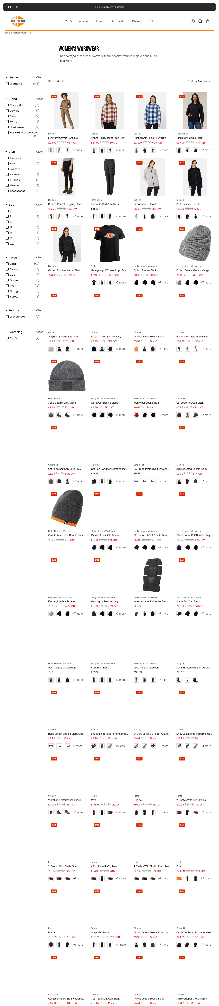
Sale (151, 21)
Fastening (15, 332)
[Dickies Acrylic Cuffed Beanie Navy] (109, 309)
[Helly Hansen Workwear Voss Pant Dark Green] (152, 640)
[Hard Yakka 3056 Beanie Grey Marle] (67, 375)
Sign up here (121, 8)
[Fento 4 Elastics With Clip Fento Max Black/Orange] (109, 839)
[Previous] (72, 7)
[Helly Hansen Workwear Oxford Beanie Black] (152, 243)
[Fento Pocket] (67, 905)
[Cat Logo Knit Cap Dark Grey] (67, 442)
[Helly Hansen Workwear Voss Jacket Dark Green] (67, 640)
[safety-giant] (18, 21)
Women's (84, 21)
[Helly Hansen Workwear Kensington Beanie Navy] (109, 574)
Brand (13, 99)
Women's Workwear (22, 32)
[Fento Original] (152, 773)
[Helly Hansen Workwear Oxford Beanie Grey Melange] (195, 243)
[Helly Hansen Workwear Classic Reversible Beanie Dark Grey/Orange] (67, 508)
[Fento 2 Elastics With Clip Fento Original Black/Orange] (195, 773)
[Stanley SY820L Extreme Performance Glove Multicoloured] (195, 706)
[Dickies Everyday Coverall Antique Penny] (67, 111)
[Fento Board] (195, 839)
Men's (68, 21)
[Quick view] (80, 97)
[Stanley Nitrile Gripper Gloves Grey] (195, 971)
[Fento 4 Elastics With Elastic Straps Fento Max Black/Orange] (152, 839)
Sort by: (197, 81)
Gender (14, 77)
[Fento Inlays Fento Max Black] (109, 905)
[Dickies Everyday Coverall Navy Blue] (195, 309)
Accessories (118, 21)
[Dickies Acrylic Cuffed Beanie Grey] (67, 309)
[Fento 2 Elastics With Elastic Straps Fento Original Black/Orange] (67, 839)
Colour (13, 257)
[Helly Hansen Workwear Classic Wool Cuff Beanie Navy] (195, 508)
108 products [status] (56, 81)
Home (7, 32)
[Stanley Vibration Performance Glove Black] (67, 773)
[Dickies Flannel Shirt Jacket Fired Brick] (109, 111)
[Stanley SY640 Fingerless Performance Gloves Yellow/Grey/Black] (109, 706)
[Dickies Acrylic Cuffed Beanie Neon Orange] (152, 309)
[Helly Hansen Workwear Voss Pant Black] (109, 640)
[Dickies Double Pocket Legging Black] (67, 177)
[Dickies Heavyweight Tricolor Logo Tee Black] (109, 243)
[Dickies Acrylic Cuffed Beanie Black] (195, 442)
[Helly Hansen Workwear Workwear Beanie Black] (109, 375)
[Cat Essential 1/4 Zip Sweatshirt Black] (195, 905)
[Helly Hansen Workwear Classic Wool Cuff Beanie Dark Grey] (152, 508)
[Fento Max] (109, 773)
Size (11, 205)
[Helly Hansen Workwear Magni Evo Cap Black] (195, 574)
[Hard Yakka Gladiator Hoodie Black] (195, 111)
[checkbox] (23, 83)
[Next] (146, 7)
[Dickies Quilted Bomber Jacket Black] (67, 243)
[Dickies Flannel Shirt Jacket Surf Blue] (152, 111)
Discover (137, 21)
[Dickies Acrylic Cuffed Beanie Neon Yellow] (152, 971)
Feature (14, 310)
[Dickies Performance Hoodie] (152, 177)
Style (12, 152)
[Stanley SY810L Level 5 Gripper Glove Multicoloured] (152, 706)
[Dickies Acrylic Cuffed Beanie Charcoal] (152, 905)
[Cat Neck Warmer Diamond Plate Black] (109, 442)
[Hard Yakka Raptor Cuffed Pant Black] (109, 177)
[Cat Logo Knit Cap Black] (195, 375)
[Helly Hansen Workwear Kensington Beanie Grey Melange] (67, 574)
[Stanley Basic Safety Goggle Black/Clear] (67, 706)
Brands (100, 21)
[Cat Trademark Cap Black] (109, 971)
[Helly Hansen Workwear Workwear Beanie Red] (152, 375)
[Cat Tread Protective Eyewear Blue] (152, 442)
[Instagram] (16, 7)
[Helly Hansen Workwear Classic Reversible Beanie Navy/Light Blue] (109, 508)
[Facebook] (9, 7)
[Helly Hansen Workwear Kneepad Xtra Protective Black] (152, 574)
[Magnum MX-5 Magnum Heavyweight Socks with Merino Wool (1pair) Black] (195, 640)
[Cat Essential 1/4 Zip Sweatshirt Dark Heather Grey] (67, 971)
